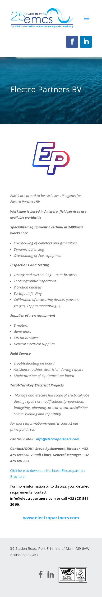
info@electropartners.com (33, 498)
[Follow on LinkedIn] (86, 42)
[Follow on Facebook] (72, 42)
